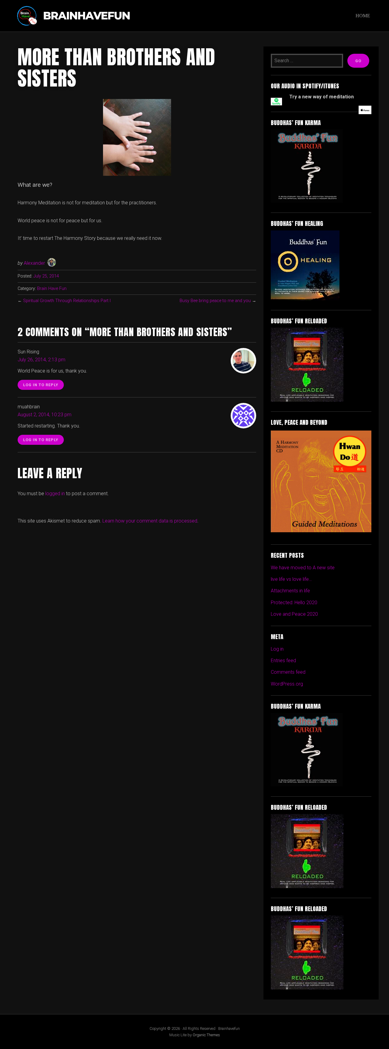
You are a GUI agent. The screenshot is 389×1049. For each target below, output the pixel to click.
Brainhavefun (86, 16)
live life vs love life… (291, 579)
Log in (277, 649)
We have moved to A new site (303, 567)
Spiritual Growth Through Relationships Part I (67, 300)
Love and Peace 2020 (294, 614)
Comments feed (288, 672)
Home (363, 15)
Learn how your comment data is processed (149, 521)
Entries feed (283, 660)
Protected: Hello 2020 (294, 602)
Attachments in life (290, 591)
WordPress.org (287, 684)
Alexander (34, 263)
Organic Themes (206, 1035)
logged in (55, 493)
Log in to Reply (40, 385)
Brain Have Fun (52, 288)
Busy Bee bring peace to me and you (215, 300)
